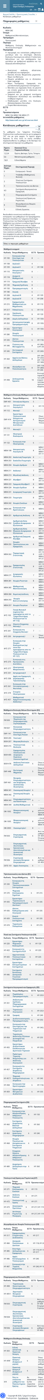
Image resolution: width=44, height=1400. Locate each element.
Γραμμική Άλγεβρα (20, 282)
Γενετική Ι (17, 738)
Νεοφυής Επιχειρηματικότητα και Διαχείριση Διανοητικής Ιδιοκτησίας (22, 782)
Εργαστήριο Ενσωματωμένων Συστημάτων (19, 965)
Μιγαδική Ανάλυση (20, 475)
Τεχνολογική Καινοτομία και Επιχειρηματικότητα (21, 1286)
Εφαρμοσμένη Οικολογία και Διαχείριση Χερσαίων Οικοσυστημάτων (20, 754)
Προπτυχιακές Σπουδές (26, 14)
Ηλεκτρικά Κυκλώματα (22, 436)
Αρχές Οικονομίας (20, 866)
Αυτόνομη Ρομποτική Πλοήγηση (17, 1214)
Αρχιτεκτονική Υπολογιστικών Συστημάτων (18, 957)
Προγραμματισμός (20, 288)
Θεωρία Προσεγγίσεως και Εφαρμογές (21, 544)
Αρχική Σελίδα (9, 14)
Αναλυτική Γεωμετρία (22, 457)
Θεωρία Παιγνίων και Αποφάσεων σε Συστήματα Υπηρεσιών (18, 1143)
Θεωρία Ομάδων (20, 488)
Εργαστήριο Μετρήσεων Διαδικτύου (18, 1092)
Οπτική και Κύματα (21, 402)
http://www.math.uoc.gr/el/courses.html (22, 120)
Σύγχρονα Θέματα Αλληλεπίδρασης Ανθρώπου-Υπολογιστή (19, 1155)
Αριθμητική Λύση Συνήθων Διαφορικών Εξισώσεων (22, 523)
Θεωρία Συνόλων (20, 503)
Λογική (15, 292)
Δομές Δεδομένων (20, 319)
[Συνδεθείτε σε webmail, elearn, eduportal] (43, 10)
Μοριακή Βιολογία (21, 741)
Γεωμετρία (17, 498)
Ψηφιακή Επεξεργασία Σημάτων (17, 893)
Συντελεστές (23, 1398)
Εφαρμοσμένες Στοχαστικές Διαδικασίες (18, 1235)
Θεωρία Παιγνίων (20, 605)
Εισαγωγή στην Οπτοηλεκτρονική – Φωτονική (21, 686)
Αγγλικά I (16, 264)
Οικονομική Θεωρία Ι (22, 790)
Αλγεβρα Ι (17, 480)
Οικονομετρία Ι (19, 828)
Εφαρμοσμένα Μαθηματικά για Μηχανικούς (19, 304)
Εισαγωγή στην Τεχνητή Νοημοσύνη (18, 1266)
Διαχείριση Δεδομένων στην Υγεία (19, 1166)
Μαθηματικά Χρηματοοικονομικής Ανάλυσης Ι (22, 699)
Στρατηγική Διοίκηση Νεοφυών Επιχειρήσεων (21, 860)
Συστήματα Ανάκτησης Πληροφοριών (18, 1133)
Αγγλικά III (16, 295)
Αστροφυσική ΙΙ (19, 673)
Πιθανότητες (17, 310)
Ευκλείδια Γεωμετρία (22, 461)
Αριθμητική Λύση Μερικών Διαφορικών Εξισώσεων (22, 531)
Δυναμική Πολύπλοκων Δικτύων (17, 1243)
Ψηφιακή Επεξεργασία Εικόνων (17, 1189)
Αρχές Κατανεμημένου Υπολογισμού (19, 1259)
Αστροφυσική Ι (19, 636)
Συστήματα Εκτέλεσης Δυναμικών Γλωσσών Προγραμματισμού (20, 974)
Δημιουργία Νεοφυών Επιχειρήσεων (18, 1294)
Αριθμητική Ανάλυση (21, 515)
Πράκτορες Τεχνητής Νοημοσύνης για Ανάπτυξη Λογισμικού (19, 1058)
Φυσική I (16, 411)
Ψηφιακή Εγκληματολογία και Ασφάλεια (21, 1078)
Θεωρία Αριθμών (20, 465)
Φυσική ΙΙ (16, 429)
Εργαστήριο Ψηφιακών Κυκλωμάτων (17, 943)
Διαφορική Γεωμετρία (22, 492)
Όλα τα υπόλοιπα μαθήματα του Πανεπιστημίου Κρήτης (18, 1381)
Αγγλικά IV (16, 299)
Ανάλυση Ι (17, 471)
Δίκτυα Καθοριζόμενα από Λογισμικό (20, 911)
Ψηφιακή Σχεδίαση (20, 285)
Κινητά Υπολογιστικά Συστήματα (18, 918)
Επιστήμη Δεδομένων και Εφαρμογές (18, 1251)
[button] (3, 1395)
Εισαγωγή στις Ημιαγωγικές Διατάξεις (19, 662)
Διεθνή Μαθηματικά (21, 805)
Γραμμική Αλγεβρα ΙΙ (21, 484)
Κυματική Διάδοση (20, 594)
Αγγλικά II (16, 267)
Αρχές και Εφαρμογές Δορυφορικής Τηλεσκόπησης (22, 678)
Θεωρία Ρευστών (20, 581)
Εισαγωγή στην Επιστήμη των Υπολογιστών (18, 258)
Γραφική (16, 1015)
